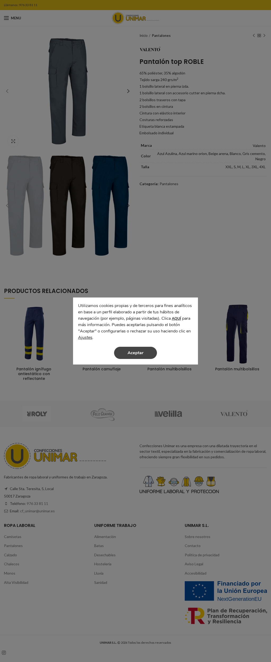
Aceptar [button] (135, 353)
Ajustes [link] (85, 337)
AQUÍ (176, 318)
